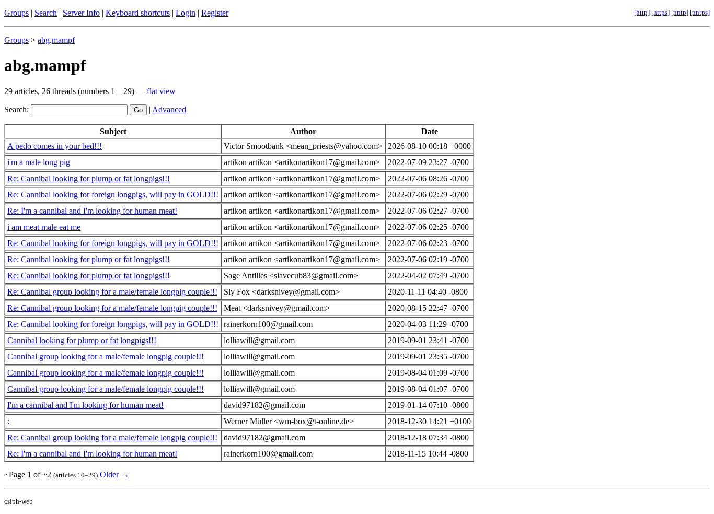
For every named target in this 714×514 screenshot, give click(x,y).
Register (214, 12)
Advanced (169, 109)
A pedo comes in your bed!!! (54, 146)
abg (44, 40)
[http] (642, 12)
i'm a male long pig (38, 162)
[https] (660, 12)
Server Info (81, 12)
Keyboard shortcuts (138, 12)
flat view (161, 91)
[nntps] (700, 12)
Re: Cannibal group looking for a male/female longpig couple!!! (112, 291)
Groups (16, 12)
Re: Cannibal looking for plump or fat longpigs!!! (88, 178)
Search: (16, 109)
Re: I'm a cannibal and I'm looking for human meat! (92, 210)
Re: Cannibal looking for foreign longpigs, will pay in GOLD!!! (112, 194)
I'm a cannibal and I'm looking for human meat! (85, 405)
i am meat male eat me (43, 227)
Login (185, 12)
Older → (114, 474)
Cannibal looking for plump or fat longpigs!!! (81, 340)
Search (45, 12)
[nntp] (679, 12)
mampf (63, 40)
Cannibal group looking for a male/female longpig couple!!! (105, 356)
